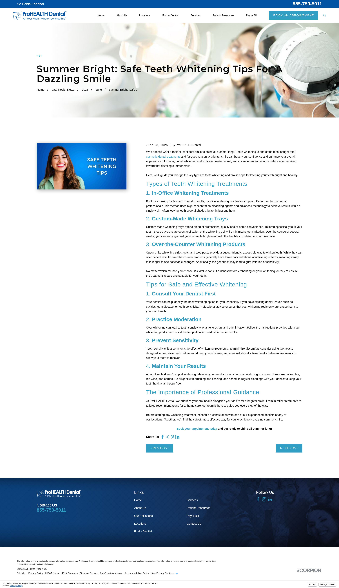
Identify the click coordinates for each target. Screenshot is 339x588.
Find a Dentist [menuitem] (170, 15)
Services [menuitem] (196, 15)
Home (138, 500)
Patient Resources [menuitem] (223, 15)
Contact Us (194, 523)
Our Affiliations (143, 515)
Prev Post (159, 448)
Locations (140, 523)
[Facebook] (258, 499)
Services (192, 500)
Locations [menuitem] (144, 15)
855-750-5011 (307, 3)
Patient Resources (198, 508)
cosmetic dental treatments (163, 156)
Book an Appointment (293, 15)
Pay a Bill (193, 515)
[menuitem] (21, 573)
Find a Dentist (143, 531)
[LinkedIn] (270, 499)
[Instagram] (264, 499)
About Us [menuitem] (121, 15)
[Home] (39, 15)
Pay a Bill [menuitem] (251, 15)
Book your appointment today (197, 428)
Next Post (289, 448)
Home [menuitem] (100, 15)
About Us (140, 508)
